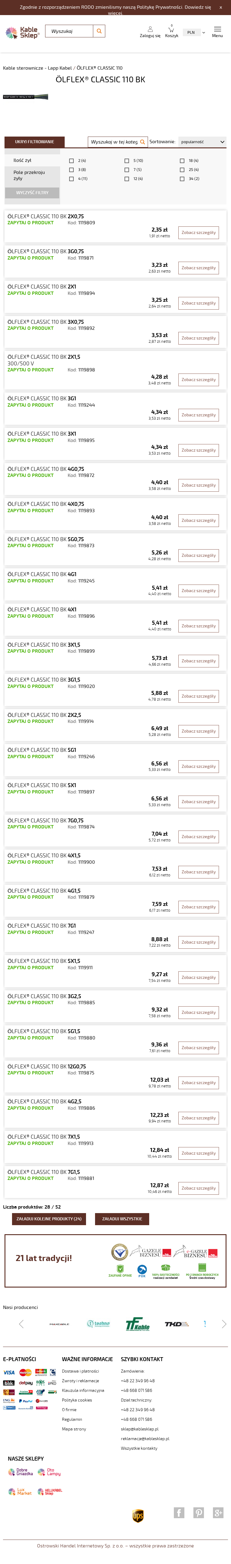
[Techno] (99, 1324)
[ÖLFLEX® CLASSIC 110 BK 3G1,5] (115, 690)
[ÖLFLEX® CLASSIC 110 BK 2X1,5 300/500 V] (115, 370)
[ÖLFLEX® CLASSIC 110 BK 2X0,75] (115, 226)
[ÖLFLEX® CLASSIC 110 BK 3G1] (115, 409)
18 (194, 160)
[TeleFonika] (137, 1324)
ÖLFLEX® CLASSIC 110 (100, 68)
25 (194, 169)
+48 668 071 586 (136, 1390)
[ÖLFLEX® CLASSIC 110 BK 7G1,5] (115, 1182)
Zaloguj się (150, 35)
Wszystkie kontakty (139, 1448)
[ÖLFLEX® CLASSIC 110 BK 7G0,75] (115, 831)
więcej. (115, 13)
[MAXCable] (60, 1324)
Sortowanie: (162, 142)
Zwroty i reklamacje (80, 1380)
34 (194, 178)
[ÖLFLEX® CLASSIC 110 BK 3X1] (115, 444)
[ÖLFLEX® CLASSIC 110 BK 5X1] (115, 795)
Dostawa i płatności (80, 1371)
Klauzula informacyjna (83, 1390)
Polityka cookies (77, 1400)
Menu (217, 35)
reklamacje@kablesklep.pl (145, 1438)
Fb (179, 1512)
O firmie (69, 1409)
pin (198, 1512)
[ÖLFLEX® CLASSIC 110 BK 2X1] (115, 297)
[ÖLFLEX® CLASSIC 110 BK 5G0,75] (115, 549)
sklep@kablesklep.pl (140, 1429)
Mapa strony (74, 1429)
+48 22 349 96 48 (138, 1380)
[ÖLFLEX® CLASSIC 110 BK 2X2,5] (115, 725)
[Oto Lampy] (48, 1475)
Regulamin (72, 1419)
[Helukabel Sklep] (49, 1494)
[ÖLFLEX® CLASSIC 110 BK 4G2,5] (115, 1112)
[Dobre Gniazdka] (20, 1475)
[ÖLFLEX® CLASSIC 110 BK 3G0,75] (115, 261)
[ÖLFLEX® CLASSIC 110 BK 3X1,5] (115, 655)
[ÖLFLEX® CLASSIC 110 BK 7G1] (115, 936)
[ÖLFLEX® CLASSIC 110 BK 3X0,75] (115, 332)
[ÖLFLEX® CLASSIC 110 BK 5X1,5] (115, 971)
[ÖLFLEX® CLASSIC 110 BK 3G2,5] (115, 1006)
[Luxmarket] (20, 1494)
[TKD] (177, 1324)
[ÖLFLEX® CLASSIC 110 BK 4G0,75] (115, 479)
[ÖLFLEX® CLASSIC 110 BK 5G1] (115, 760)
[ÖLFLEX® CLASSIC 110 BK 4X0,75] (115, 514)
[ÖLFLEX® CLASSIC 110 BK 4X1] (115, 620)
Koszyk (171, 31)
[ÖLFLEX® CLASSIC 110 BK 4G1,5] (115, 901)
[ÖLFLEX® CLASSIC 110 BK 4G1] (115, 584)
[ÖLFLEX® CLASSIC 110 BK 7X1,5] (115, 1147)
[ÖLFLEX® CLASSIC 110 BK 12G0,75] (115, 1077)
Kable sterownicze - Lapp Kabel (38, 68)
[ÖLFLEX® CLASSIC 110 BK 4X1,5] (115, 866)
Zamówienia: (133, 1371)
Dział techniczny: (136, 1400)
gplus (218, 1512)
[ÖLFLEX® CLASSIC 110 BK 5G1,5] (115, 1041)
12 (138, 178)
